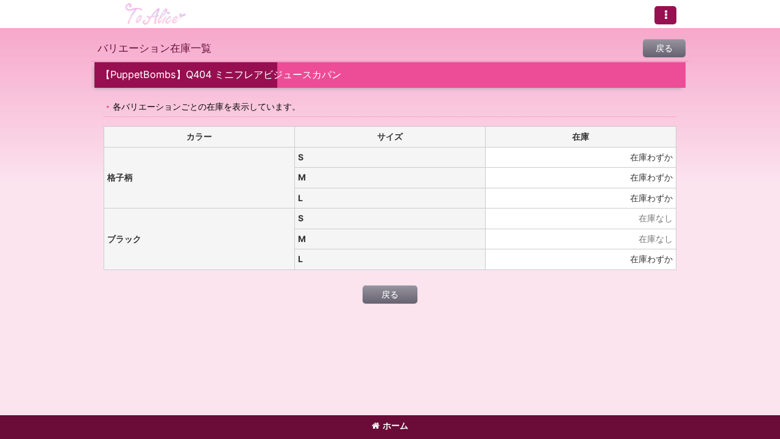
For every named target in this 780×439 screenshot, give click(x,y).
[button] (665, 15)
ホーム (395, 425)
